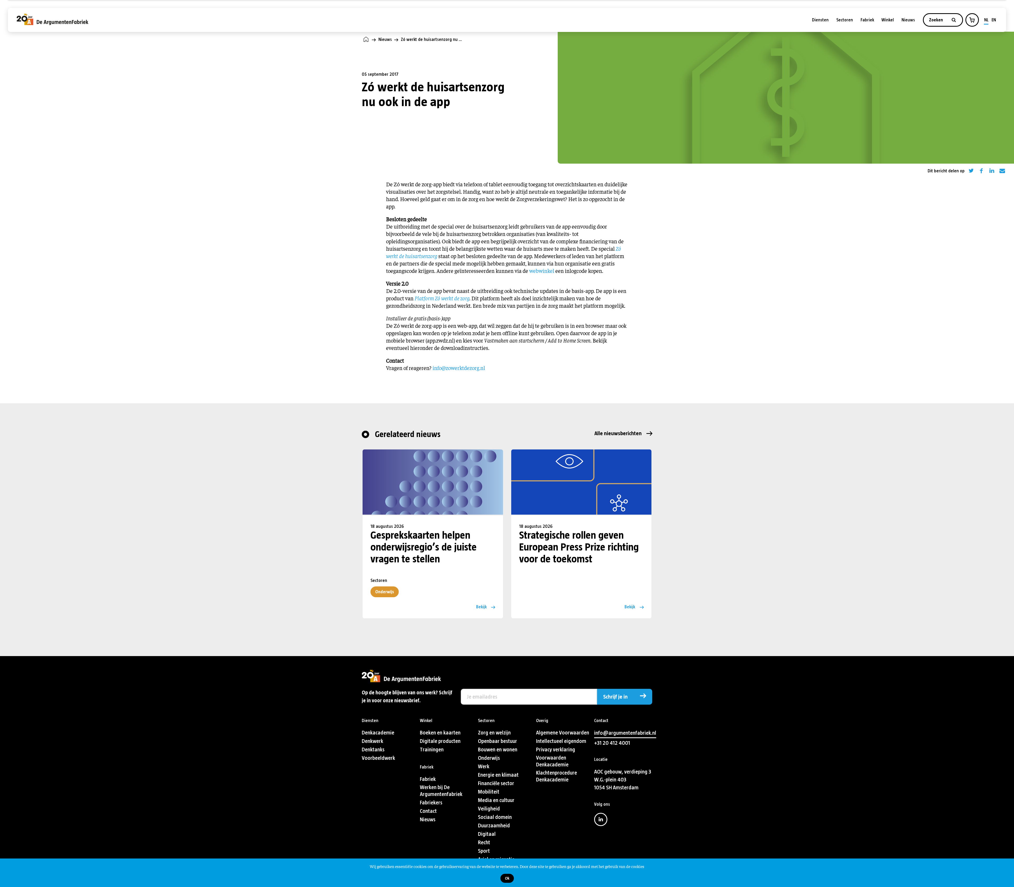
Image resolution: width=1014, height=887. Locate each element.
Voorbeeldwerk (378, 758)
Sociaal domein (495, 817)
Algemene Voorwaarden (562, 733)
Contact (428, 811)
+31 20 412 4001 (612, 743)
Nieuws (908, 20)
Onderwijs (384, 592)
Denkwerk (372, 741)
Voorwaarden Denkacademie (552, 761)
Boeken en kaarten (440, 733)
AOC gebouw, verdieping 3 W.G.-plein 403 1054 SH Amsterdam (622, 779)
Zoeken (936, 20)
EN (994, 20)
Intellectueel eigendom (561, 741)
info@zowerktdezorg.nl (459, 367)
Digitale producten (440, 741)
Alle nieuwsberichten (618, 433)
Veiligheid (489, 809)
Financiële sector (496, 783)
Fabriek (867, 20)
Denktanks (373, 749)
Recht (484, 842)
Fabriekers (431, 802)
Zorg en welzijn (494, 733)
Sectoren (844, 20)
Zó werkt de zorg (452, 298)
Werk (483, 766)
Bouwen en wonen (497, 749)
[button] (972, 20)
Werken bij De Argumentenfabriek (441, 791)
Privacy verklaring (555, 749)
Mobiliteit (488, 792)
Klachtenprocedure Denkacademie (556, 776)
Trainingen (432, 749)
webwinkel (541, 270)
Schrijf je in (615, 697)
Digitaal (487, 834)
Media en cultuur (496, 800)
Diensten (820, 20)
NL (986, 20)
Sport (484, 851)
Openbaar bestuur (497, 741)
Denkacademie (378, 733)
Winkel (887, 20)
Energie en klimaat (498, 775)
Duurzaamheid (494, 825)
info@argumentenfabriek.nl (625, 733)
